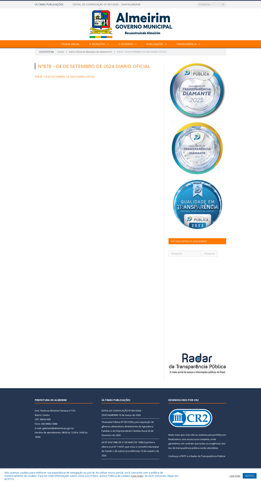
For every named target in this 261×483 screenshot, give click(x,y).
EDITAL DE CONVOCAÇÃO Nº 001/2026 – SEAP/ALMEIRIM (106, 4)
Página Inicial (70, 44)
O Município (97, 44)
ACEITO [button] (249, 475)
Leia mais (137, 475)
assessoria (193, 439)
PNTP (183, 456)
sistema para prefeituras (212, 434)
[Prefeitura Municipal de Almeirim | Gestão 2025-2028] (130, 23)
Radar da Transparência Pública (208, 456)
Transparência (186, 44)
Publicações (154, 44)
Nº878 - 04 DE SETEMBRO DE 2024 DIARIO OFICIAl (64, 76)
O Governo (125, 44)
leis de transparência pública (184, 448)
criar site (190, 434)
